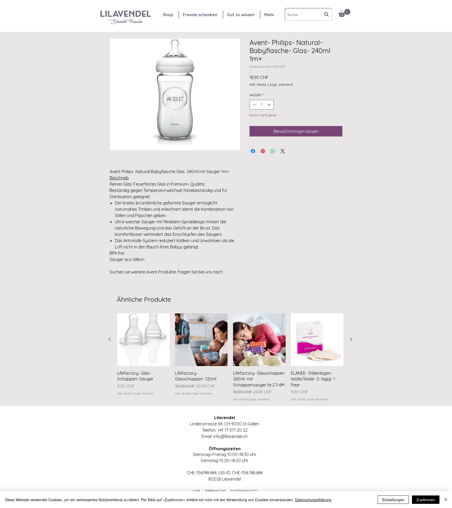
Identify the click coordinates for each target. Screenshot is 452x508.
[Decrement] (253, 104)
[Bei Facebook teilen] (253, 151)
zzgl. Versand (281, 84)
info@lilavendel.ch (230, 436)
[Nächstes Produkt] (351, 339)
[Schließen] (446, 499)
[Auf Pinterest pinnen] (263, 151)
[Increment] (269, 104)
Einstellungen (393, 499)
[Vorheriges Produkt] (109, 339)
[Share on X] (283, 151)
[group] (230, 357)
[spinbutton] (261, 104)
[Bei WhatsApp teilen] (273, 151)
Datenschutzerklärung (313, 499)
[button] (344, 13)
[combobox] (308, 14)
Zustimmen (425, 499)
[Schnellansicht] (143, 339)
